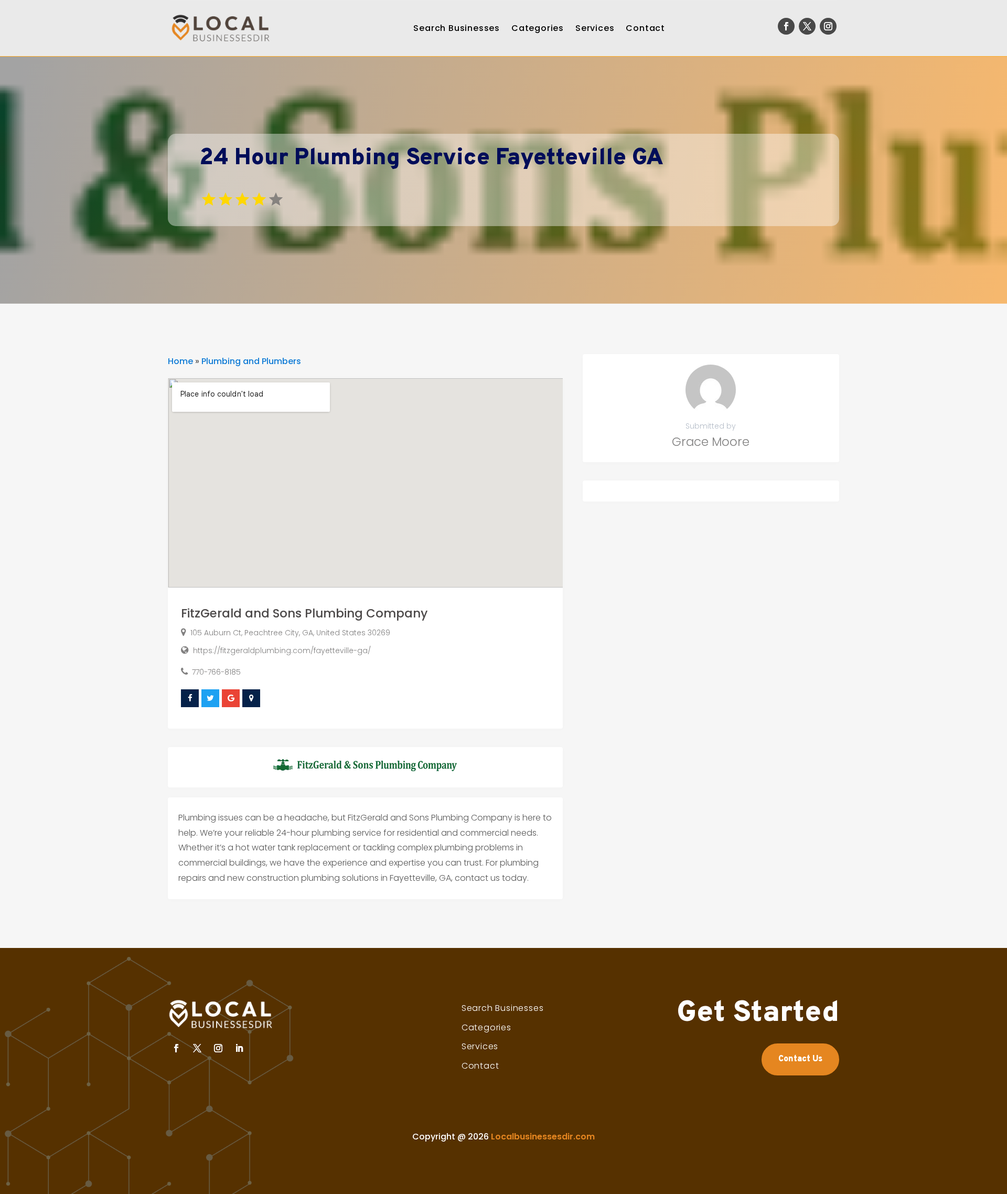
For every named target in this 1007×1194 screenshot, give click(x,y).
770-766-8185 (216, 672)
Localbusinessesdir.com (543, 1137)
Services (594, 28)
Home (180, 361)
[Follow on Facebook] (786, 26)
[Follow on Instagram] (828, 26)
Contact (645, 28)
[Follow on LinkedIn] (239, 1048)
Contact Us (800, 1059)
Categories (537, 28)
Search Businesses (456, 28)
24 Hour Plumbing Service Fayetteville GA (431, 158)
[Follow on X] (807, 26)
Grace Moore (710, 441)
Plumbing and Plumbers (251, 361)
